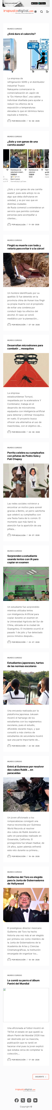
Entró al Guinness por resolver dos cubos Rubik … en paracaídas (25, 769)
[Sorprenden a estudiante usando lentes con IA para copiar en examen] (26, 584)
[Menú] (47, 11)
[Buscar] (41, 11)
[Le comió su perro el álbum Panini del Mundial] (26, 1005)
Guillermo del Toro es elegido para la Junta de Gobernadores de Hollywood (25, 880)
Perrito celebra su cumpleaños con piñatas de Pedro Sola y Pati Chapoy (25, 456)
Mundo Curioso (14, 29)
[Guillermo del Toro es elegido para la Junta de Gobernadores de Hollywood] (26, 905)
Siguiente (39, 1077)
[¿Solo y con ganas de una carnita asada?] (26, 166)
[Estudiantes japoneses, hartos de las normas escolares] (26, 687)
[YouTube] (35, 1100)
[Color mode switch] (35, 11)
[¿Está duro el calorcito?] (26, 55)
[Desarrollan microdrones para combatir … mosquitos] (26, 370)
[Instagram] (29, 1100)
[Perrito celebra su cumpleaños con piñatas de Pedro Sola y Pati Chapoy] (26, 481)
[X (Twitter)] (23, 1100)
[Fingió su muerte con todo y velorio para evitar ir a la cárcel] (26, 270)
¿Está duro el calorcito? (21, 33)
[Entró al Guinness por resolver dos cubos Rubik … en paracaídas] (26, 794)
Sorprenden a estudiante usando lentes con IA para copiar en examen (22, 559)
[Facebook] (17, 1100)
